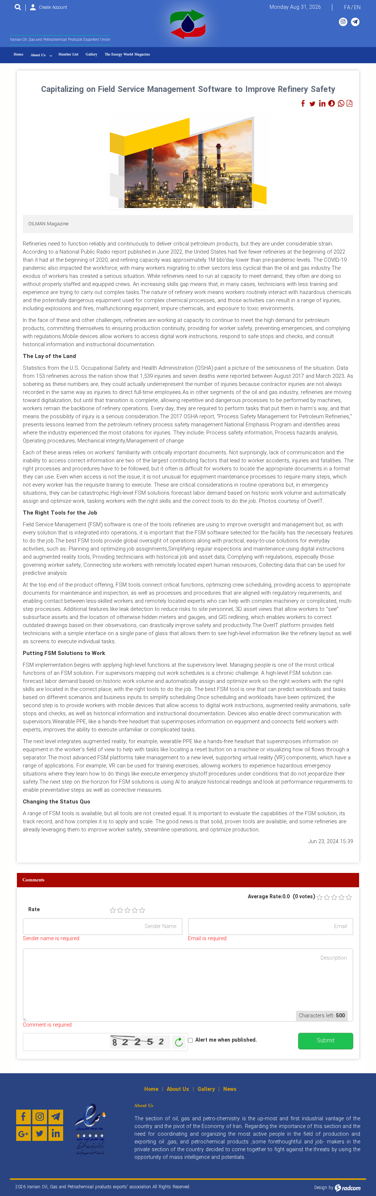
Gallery (206, 1089)
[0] (319, 897)
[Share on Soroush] (331, 104)
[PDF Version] (349, 104)
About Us (178, 1089)
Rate (34, 910)
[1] (112, 910)
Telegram (355, 22)
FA (347, 8)
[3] (127, 910)
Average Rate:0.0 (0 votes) (281, 897)
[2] (120, 910)
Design (320, 1187)
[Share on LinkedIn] (322, 104)
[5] (142, 910)
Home (151, 1089)
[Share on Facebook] (303, 104)
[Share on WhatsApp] (341, 104)
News (229, 1089)
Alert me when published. (226, 1040)
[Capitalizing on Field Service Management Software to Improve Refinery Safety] (188, 160)
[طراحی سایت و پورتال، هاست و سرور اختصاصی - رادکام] (348, 1187)
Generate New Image (178, 1042)
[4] (134, 910)
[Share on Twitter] (312, 104)
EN (357, 8)
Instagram (343, 22)
